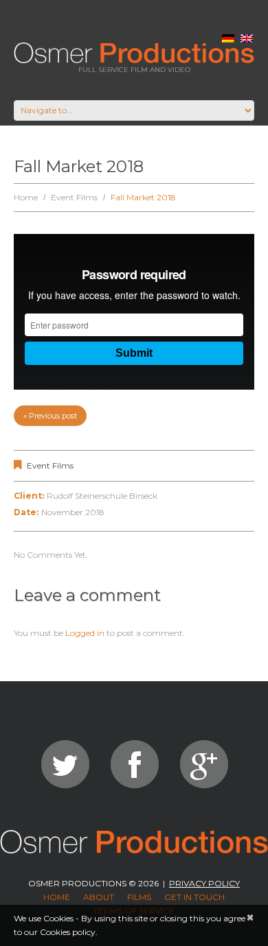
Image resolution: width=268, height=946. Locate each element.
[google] (204, 764)
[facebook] (135, 764)
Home (26, 197)
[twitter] (65, 764)
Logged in (84, 633)
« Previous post (50, 416)
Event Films (74, 197)
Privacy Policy (204, 883)
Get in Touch (194, 897)
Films (139, 897)
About (98, 897)
